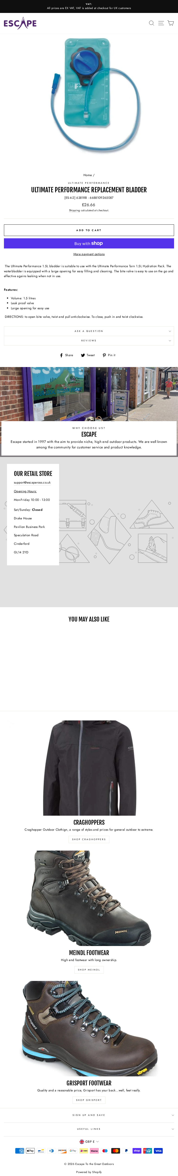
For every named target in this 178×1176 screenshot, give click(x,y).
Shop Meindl (89, 969)
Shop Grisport (89, 1100)
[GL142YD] (89, 532)
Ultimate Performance (89, 183)
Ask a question (89, 331)
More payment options (89, 254)
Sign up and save (89, 1115)
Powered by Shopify (89, 1172)
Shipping (74, 210)
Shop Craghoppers (89, 839)
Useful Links (89, 1129)
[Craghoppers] (89, 768)
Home (87, 175)
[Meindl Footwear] (89, 898)
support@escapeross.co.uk (32, 482)
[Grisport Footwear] (89, 1028)
